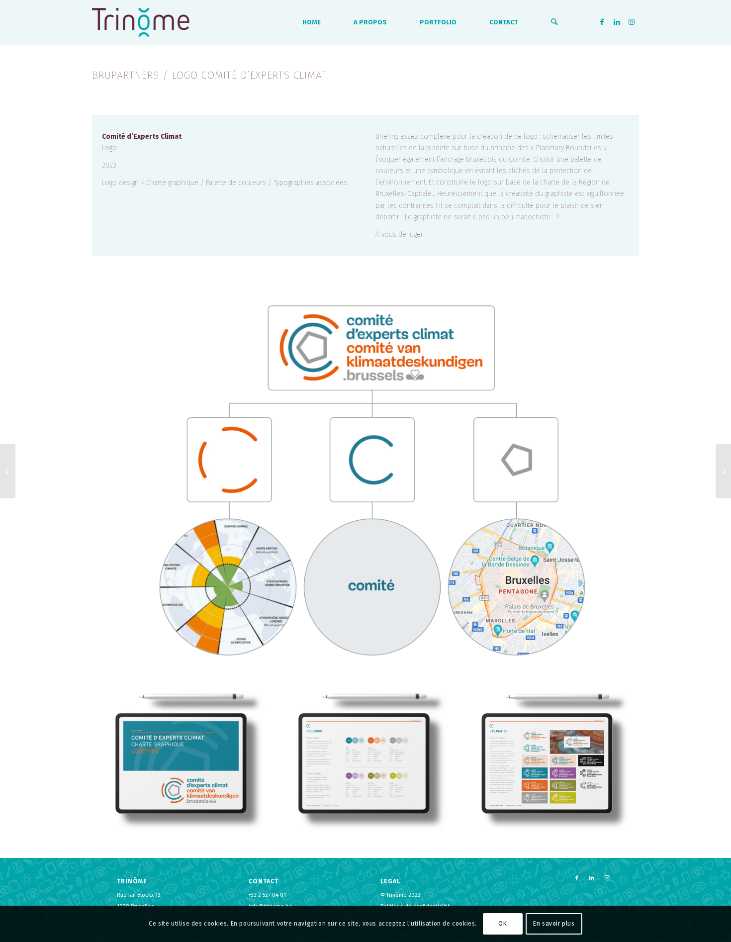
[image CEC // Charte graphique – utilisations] (549, 760)
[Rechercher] (554, 22)
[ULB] (723, 471)
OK (502, 923)
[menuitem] (311, 22)
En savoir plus (553, 923)
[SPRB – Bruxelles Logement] (7, 471)
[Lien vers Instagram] (631, 21)
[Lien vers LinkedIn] (616, 21)
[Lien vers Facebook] (601, 21)
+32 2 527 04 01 (267, 895)
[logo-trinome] (140, 22)
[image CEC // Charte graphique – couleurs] (366, 760)
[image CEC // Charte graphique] (183, 760)
